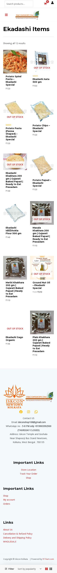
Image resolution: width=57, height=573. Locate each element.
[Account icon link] (52, 2)
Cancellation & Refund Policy (17, 533)
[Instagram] (28, 412)
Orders (6, 503)
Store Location (28, 469)
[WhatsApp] (36, 412)
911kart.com (48, 559)
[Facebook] (21, 412)
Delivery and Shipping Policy (17, 537)
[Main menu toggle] (6, 15)
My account (9, 499)
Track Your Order (28, 473)
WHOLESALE (9, 541)
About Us (8, 529)
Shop (28, 477)
